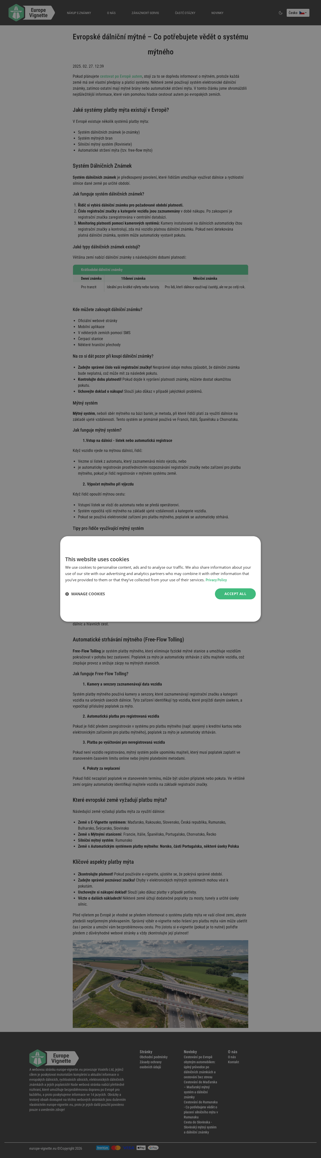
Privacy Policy (216, 580)
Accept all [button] (235, 593)
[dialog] (160, 579)
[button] (85, 594)
